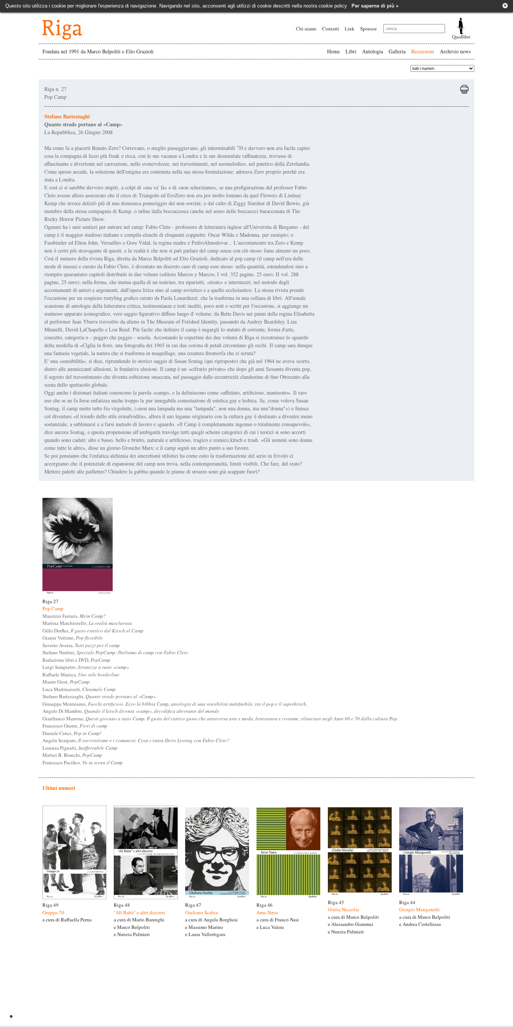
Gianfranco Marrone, (220, 718)
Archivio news (455, 51)
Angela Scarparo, (135, 740)
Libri (351, 51)
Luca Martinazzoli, (79, 689)
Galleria (397, 51)
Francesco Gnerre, (74, 725)
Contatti (330, 28)
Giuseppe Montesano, (174, 703)
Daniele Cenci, (71, 733)
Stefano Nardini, (115, 652)
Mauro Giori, (66, 681)
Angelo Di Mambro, (130, 711)
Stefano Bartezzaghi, (99, 696)
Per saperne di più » (375, 6)
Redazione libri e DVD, (76, 659)
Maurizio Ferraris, (74, 616)
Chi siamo (306, 28)
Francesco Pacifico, (82, 762)
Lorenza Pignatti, (80, 747)
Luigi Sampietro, (85, 667)
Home (333, 51)
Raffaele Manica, (80, 674)
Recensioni (422, 51)
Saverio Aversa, (81, 645)
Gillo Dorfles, (92, 630)
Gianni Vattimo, (72, 637)
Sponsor (368, 28)
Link (350, 28)
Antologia (372, 51)
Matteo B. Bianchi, (72, 755)
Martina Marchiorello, (87, 623)
